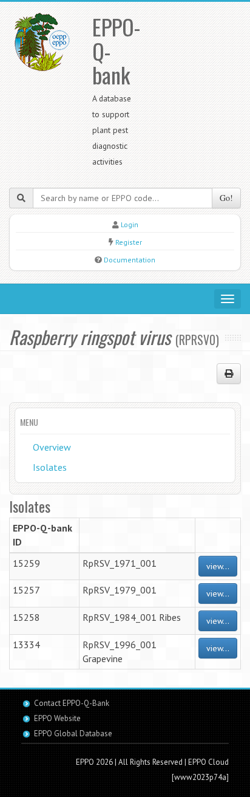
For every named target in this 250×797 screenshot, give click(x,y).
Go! (226, 198)
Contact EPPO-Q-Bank (71, 703)
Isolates (50, 467)
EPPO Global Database (73, 733)
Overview (52, 447)
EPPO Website (57, 718)
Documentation (129, 259)
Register (128, 242)
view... (217, 566)
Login (129, 224)
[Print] (229, 373)
